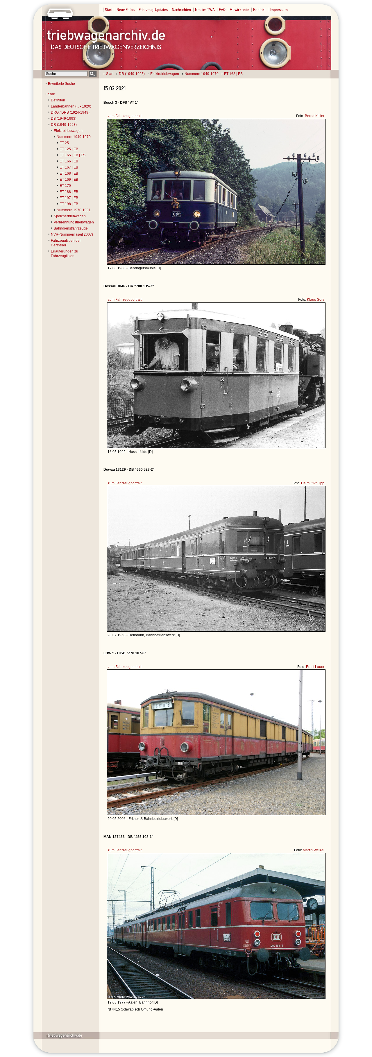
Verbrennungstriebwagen (74, 222)
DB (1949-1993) (63, 119)
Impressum (279, 10)
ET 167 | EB (69, 167)
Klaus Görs (315, 300)
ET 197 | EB (69, 198)
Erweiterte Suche (61, 84)
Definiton (58, 100)
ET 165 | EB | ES (72, 155)
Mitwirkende (239, 10)
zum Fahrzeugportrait (125, 116)
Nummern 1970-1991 (74, 210)
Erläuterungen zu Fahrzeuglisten (64, 253)
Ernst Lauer (315, 667)
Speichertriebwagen (70, 216)
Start (108, 10)
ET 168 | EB (233, 74)
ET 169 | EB (69, 180)
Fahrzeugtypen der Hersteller (66, 243)
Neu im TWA (205, 10)
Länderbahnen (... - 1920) (71, 106)
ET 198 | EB (69, 204)
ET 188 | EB (69, 192)
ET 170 (65, 186)
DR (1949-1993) (132, 74)
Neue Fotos (126, 10)
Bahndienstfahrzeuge (71, 228)
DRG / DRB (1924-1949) (70, 112)
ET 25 (64, 143)
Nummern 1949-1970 (202, 74)
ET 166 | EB (69, 161)
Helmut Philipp (312, 483)
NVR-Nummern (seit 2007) (72, 234)
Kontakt (259, 10)
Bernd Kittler (314, 116)
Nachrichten (181, 10)
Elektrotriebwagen (164, 74)
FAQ (222, 10)
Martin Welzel (313, 850)
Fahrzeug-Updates (153, 10)
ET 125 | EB (69, 149)
